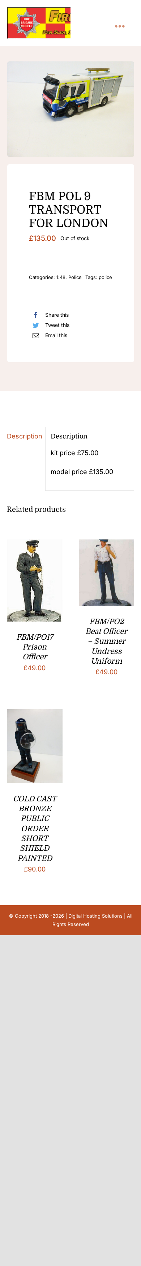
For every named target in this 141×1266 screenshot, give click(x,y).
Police (75, 277)
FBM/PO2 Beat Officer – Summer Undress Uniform (106, 641)
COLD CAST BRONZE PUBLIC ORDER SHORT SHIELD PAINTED (34, 828)
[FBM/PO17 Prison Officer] (34, 545)
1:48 (60, 277)
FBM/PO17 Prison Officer (34, 647)
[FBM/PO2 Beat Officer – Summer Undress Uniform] (106, 545)
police (105, 277)
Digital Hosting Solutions (95, 916)
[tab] (23, 436)
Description (23, 436)
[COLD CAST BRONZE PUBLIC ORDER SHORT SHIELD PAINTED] (34, 715)
